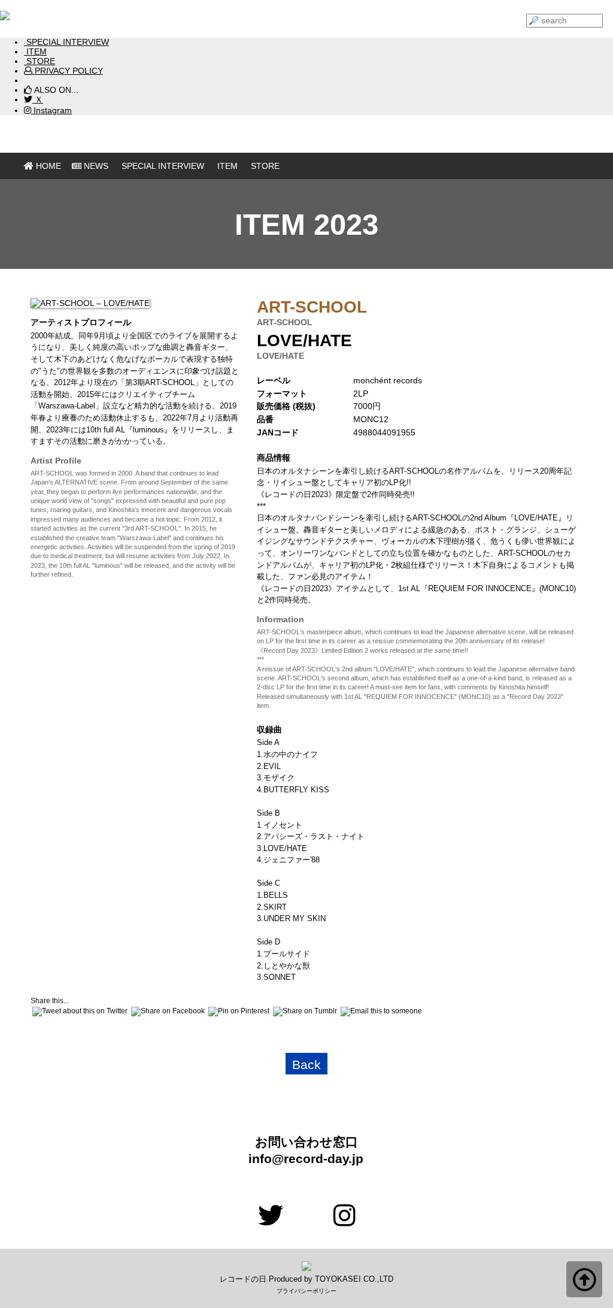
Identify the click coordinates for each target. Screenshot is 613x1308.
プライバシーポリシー (306, 1291)
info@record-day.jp (299, 1158)
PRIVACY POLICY (67, 70)
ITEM (35, 51)
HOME (48, 166)
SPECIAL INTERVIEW (66, 42)
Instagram (51, 110)
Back (306, 1065)
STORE (39, 61)
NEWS (96, 166)
